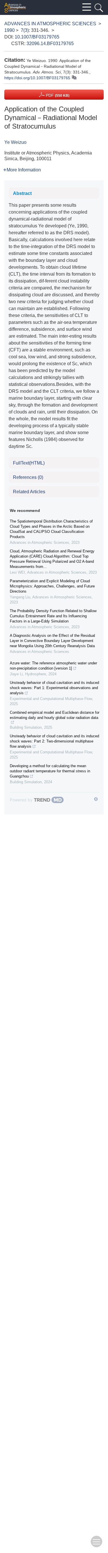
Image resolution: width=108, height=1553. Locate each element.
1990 (9, 30)
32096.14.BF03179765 (50, 43)
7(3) (25, 30)
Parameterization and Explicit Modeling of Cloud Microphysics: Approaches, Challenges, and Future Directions (52, 586)
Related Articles (29, 491)
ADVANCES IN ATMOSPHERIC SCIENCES (50, 23)
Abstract (22, 193)
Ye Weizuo (15, 142)
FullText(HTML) (29, 463)
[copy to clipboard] (73, 77)
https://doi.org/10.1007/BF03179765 (37, 78)
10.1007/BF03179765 (37, 36)
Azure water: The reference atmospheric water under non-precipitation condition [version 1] (53, 665)
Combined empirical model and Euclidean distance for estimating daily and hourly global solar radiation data (54, 715)
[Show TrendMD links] (96, 799)
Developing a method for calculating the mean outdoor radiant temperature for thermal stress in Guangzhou (50, 771)
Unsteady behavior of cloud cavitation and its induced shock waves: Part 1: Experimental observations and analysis (54, 687)
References (28, 477)
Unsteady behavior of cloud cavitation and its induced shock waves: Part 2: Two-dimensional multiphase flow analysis (54, 741)
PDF (57, 95)
